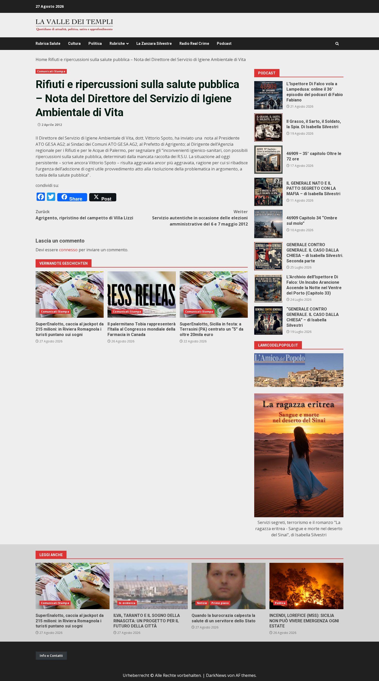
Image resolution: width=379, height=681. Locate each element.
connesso (68, 250)
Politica (95, 43)
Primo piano (220, 603)
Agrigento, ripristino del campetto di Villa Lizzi (84, 215)
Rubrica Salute (48, 43)
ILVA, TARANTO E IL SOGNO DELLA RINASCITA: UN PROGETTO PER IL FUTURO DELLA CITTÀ (150, 586)
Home (41, 59)
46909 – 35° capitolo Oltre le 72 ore (268, 159)
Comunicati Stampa (51, 71)
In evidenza (127, 603)
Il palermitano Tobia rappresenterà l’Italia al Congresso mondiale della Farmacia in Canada (142, 294)
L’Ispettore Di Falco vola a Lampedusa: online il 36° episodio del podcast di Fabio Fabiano (268, 95)
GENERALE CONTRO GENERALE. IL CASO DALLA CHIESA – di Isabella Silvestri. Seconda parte (268, 256)
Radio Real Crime (194, 43)
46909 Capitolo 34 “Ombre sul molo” (268, 224)
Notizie (202, 603)
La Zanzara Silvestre (154, 43)
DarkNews (216, 675)
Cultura (74, 43)
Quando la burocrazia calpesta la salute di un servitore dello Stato (229, 586)
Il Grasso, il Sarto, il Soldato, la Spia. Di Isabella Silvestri (268, 127)
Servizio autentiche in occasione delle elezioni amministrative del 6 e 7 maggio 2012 (200, 218)
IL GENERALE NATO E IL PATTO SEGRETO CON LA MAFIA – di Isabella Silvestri (268, 192)
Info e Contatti (51, 655)
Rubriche (117, 43)
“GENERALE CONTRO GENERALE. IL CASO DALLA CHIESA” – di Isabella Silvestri (268, 320)
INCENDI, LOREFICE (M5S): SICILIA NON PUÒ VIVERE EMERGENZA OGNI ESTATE (306, 586)
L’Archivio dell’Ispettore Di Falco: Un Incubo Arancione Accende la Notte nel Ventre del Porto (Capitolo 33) (268, 288)
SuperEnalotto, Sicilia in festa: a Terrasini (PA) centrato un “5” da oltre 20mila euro (214, 294)
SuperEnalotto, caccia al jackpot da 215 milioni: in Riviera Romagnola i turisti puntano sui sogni (70, 294)
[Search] (337, 44)
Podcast (224, 43)
